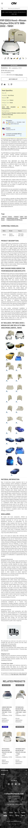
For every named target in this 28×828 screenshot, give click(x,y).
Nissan (4, 234)
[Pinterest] (11, 84)
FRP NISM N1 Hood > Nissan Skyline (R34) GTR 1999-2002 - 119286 (21, 751)
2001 (19, 235)
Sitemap (14, 824)
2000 (22, 234)
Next (26, 58)
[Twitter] (8, 84)
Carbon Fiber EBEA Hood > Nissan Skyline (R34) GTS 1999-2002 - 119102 (7, 710)
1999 (19, 234)
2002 (22, 235)
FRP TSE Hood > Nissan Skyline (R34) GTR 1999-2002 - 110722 (7, 751)
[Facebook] (2, 84)
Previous (2, 58)
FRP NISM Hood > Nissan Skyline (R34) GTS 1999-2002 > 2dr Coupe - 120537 (21, 710)
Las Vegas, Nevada (10, 135)
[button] (19, 74)
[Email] (4, 84)
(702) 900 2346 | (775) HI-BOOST (15, 804)
